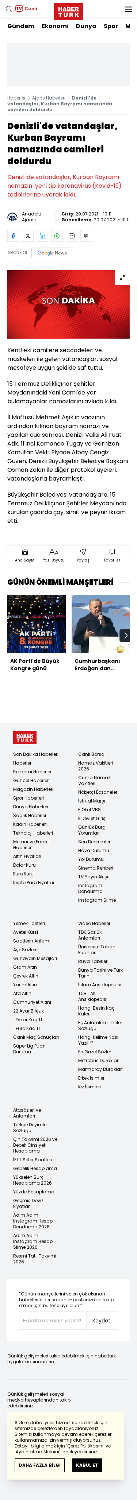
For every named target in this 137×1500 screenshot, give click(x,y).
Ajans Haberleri (48, 98)
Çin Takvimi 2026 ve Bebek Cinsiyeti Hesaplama (35, 1145)
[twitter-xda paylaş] (28, 236)
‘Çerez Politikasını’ (85, 1446)
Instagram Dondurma (90, 888)
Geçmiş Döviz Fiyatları (28, 1203)
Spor (111, 26)
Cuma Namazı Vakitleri (94, 780)
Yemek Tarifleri (29, 923)
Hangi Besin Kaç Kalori (96, 1011)
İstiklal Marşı (91, 801)
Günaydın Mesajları (35, 958)
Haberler (16, 98)
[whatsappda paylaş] (57, 236)
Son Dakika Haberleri (35, 754)
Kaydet (101, 1320)
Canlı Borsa (91, 754)
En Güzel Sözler (94, 1052)
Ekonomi (55, 26)
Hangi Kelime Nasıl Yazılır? (98, 1040)
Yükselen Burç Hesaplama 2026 (32, 1180)
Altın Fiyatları (27, 856)
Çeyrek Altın (25, 976)
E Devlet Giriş (92, 818)
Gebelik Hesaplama (35, 1168)
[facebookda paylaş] (13, 236)
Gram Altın (25, 967)
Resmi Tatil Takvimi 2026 (34, 1259)
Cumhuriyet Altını (32, 1002)
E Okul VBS (89, 810)
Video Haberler (94, 923)
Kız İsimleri (89, 1087)
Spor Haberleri (28, 798)
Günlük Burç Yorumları (91, 830)
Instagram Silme (97, 900)
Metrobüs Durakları (98, 1060)
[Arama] (9, 9)
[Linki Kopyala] (86, 236)
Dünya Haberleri (30, 807)
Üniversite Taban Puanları (96, 950)
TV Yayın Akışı (93, 877)
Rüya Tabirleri (93, 961)
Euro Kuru (23, 874)
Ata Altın (22, 993)
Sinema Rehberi (95, 868)
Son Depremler (94, 842)
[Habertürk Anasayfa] (68, 10)
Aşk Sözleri (24, 950)
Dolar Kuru (24, 865)
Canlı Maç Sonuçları (36, 1037)
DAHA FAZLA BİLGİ (40, 1465)
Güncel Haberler (31, 780)
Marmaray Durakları (100, 1069)
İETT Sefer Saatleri (32, 1160)
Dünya (86, 26)
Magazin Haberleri (33, 789)
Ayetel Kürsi (25, 932)
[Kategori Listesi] (128, 9)
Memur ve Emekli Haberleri (31, 845)
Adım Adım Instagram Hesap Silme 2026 (33, 1241)
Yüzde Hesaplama (33, 1192)
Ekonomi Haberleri (33, 772)
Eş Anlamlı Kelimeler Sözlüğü (100, 1025)
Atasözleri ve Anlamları (27, 1113)
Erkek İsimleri (92, 1078)
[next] (126, 635)
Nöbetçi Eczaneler (97, 792)
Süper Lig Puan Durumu (29, 1049)
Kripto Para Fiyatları (34, 882)
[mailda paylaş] (71, 236)
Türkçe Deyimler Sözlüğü (30, 1128)
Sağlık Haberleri (30, 815)
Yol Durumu (91, 859)
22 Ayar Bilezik (28, 1011)
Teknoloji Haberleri (33, 833)
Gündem (20, 26)
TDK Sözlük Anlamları (90, 935)
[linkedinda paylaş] (42, 236)
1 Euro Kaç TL (27, 1028)
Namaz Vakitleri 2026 (95, 766)
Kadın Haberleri (30, 824)
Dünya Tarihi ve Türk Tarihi (100, 973)
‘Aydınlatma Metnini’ (37, 1452)
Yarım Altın (25, 985)
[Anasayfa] (25, 737)
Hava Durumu (93, 850)
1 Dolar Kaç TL (28, 1020)
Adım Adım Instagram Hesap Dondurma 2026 (33, 1221)
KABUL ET (87, 1465)
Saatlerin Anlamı (31, 941)
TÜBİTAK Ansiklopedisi (92, 996)
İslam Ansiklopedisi (99, 985)
